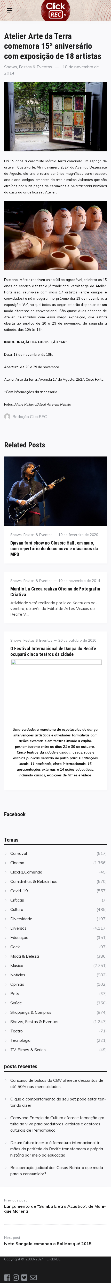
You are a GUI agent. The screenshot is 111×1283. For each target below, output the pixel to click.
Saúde (16, 1002)
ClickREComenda (26, 872)
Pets (14, 993)
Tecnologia (20, 1040)
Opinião (17, 984)
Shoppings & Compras (30, 1012)
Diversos (18, 928)
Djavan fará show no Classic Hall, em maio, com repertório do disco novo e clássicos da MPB (54, 548)
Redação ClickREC (29, 416)
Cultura (16, 909)
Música (16, 965)
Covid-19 (19, 890)
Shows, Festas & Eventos (28, 66)
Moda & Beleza (24, 956)
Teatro (16, 1030)
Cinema (17, 862)
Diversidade (21, 918)
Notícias (17, 974)
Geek (15, 946)
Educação (19, 937)
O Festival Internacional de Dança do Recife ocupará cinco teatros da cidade (53, 651)
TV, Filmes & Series (28, 1049)
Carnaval (18, 853)
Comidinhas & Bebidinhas (33, 881)
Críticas (17, 900)
